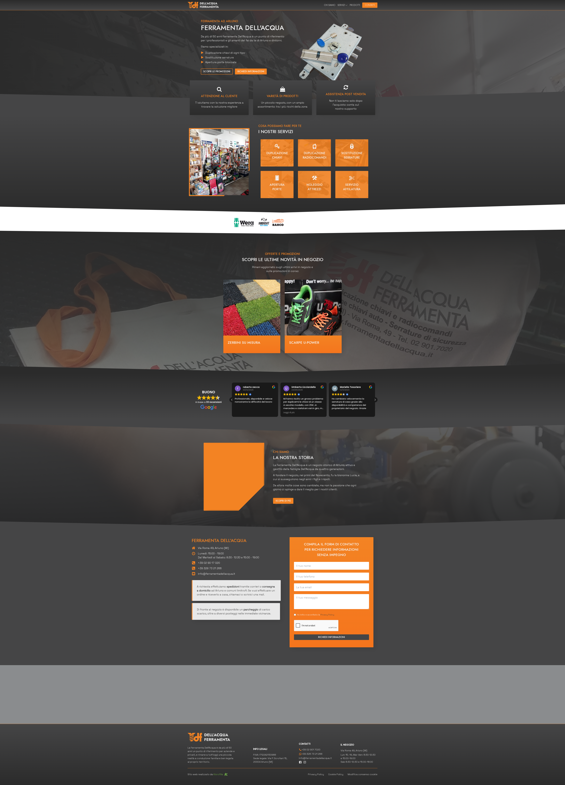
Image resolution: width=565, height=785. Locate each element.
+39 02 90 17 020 (209, 563)
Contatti (370, 5)
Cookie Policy (335, 774)
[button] (375, 400)
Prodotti (355, 5)
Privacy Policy (327, 614)
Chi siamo (329, 5)
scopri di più (283, 500)
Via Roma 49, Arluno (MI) (213, 548)
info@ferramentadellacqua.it (216, 573)
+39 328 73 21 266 (210, 568)
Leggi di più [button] (289, 412)
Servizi (341, 5)
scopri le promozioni (216, 71)
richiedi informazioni (250, 71)
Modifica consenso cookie (362, 774)
